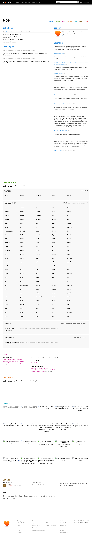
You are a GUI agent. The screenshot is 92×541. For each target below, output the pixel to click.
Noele (22, 196)
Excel (22, 219)
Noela (6, 196)
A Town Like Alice (58, 150)
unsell (6, 316)
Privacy (62, 530)
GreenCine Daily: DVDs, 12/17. (60, 130)
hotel (21, 277)
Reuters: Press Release (59, 53)
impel (37, 277)
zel (68, 316)
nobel (37, 293)
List (63, 21)
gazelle (22, 273)
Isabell (53, 223)
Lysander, (17, 363)
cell (53, 258)
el (20, 266)
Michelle (38, 235)
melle (37, 289)
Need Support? (64, 525)
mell (21, 289)
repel (53, 301)
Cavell (53, 212)
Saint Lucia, (41, 370)
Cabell (22, 212)
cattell (22, 258)
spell (68, 308)
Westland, (52, 370)
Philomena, (11, 363)
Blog (33, 523)
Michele (22, 235)
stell (6, 312)
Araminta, (5, 363)
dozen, (43, 363)
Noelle (53, 196)
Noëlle (69, 196)
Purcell (69, 239)
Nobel (22, 239)
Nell (6, 239)
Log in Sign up (84, 2)
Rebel (53, 243)
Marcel (38, 231)
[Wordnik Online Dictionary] (7, 2)
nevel (21, 293)
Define (51, 21)
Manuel (22, 231)
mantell (38, 285)
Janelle (69, 223)
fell (37, 270)
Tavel (37, 246)
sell (68, 304)
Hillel (21, 223)
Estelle (7, 219)
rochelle (22, 304)
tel (36, 312)
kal (5, 281)
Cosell (22, 215)
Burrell (7, 212)
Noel (63, 36)
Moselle (69, 235)
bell (68, 250)
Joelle (6, 227)
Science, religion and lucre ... (60, 103)
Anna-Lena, (12, 361)
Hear (80, 21)
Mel (68, 231)
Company (20, 521)
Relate (58, 21)
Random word (36, 2)
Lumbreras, (34, 368)
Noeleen (38, 196)
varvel (22, 316)
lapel (6, 285)
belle (6, 254)
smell (37, 308)
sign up (10, 186)
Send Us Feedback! (65, 523)
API (47, 523)
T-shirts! (20, 532)
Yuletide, (36, 363)
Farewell (38, 219)
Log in (4, 186)
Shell (21, 246)
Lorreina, (9, 359)
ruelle (37, 304)
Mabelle (69, 227)
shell (21, 308)
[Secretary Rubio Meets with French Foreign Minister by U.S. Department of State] (63, 407)
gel (37, 273)
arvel (68, 246)
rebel (37, 301)
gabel (6, 273)
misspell (54, 289)
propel (53, 297)
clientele (69, 258)
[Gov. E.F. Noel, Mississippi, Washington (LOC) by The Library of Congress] (80, 443)
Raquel (22, 243)
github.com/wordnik (51, 525)
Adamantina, (34, 370)
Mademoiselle (9, 231)
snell (53, 308)
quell (6, 301)
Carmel (38, 212)
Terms (62, 528)
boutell (38, 254)
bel (52, 250)
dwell (6, 266)
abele (53, 246)
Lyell (53, 227)
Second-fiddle (35, 361)
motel (6, 293)
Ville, (45, 370)
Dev (47, 521)
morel (69, 289)
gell (53, 273)
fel (21, 270)
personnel (39, 297)
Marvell (54, 231)
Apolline (22, 363)
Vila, (48, 370)
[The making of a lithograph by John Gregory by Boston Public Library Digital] (80, 425)
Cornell (7, 215)
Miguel (53, 235)
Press (19, 525)
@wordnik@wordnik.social (38, 530)
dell (53, 262)
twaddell (69, 312)
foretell (69, 270)
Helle (6, 223)
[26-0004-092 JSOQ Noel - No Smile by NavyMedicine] (46, 407)
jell (68, 277)
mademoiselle (24, 285)
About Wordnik (21, 523)
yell (53, 316)
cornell (22, 262)
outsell (53, 293)
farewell (7, 270)
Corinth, (39, 368)
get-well (69, 273)
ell (36, 266)
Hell (68, 219)
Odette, (5, 359)
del (37, 262)
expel (68, 266)
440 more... (50, 371)
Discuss (69, 21)
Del (53, 215)
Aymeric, (17, 361)
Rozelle (69, 243)
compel (7, 262)
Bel (37, 208)
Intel (37, 223)
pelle (21, 297)
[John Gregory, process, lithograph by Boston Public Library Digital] (11, 442)
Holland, (14, 359)
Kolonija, (38, 371)
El (67, 215)
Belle (68, 208)
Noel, (32, 363)
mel (6, 289)
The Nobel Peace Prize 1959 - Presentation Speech (64, 138)
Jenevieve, (19, 359)
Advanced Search (64, 535)
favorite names (7, 357)
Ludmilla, (22, 361)
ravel (21, 301)
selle (6, 308)
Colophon (20, 528)
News (33, 521)
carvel (6, 258)
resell (68, 301)
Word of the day (25, 2)
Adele (22, 208)
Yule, (40, 363)
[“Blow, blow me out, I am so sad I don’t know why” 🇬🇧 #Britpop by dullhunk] (11, 460)
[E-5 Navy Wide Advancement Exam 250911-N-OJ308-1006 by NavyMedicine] (46, 443)
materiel (69, 285)
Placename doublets (37, 366)
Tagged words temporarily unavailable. (12, 343)
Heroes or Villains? (58, 73)
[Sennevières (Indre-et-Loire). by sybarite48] (63, 459)
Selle (6, 246)
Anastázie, (6, 361)
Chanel (69, 212)
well (37, 316)
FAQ (19, 530)
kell (21, 281)
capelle (54, 254)
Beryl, (47, 368)
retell (6, 304)
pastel (69, 293)
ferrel (53, 270)
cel (37, 258)
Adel (6, 208)
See (76, 21)
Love (86, 21)
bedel (22, 250)
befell (37, 250)
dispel (69, 262)
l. (67, 281)
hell (6, 277)
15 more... (5, 364)
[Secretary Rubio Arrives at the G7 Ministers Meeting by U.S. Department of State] (11, 425)
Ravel (37, 243)
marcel (54, 285)
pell (6, 297)
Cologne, (33, 371)
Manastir (43, 371)
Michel (6, 235)
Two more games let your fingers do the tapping (64, 94)
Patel (53, 239)
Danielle (38, 215)
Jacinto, (43, 368)
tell (52, 312)
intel (53, 277)
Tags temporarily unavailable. (9, 329)
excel (53, 266)
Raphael (7, 243)
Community (16, 2)
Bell (53, 208)
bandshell (7, 250)
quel (68, 297)
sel (52, 304)
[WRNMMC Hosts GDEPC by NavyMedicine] (12, 407)
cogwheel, (48, 363)
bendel (22, 254)
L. (36, 227)
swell (21, 312)
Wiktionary (8, 31)
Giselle (54, 219)
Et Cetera (63, 521)
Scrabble (10, 498)
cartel (68, 254)
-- (54, 113)
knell (37, 281)
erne (52, 363)
